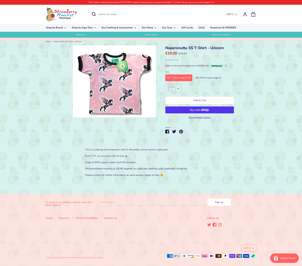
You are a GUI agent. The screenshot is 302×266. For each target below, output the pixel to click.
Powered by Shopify (95, 257)
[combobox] (173, 88)
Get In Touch (151, 34)
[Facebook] (214, 224)
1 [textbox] (168, 89)
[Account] (245, 13)
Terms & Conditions (221, 34)
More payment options (200, 117)
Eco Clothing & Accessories (117, 27)
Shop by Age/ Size (82, 27)
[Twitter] (209, 224)
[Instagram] (220, 224)
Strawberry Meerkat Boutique (73, 257)
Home (49, 218)
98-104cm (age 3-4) (178, 77)
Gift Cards (187, 27)
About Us (80, 34)
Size (167, 72)
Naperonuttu (173, 60)
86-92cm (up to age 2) (208, 77)
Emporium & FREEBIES (223, 27)
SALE (202, 27)
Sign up (219, 202)
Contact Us (110, 218)
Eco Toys (167, 27)
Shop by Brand (54, 27)
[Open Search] (94, 14)
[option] (81, 35)
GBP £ (230, 14)
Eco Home (148, 27)
